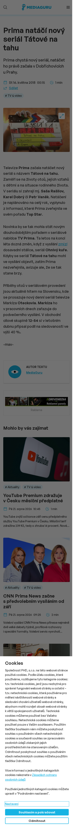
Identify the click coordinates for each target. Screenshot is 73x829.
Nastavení (11, 804)
